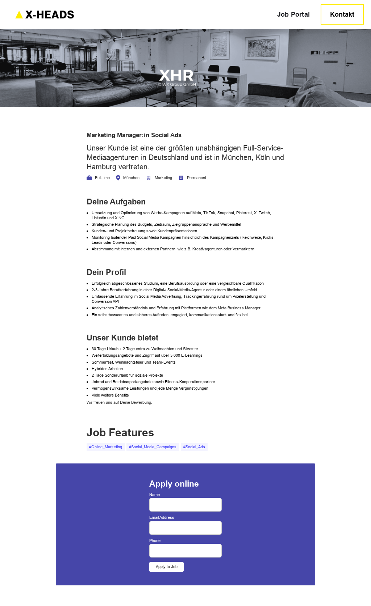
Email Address (161, 518)
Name (154, 495)
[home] (139, 14)
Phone (155, 541)
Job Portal (293, 14)
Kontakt (342, 14)
